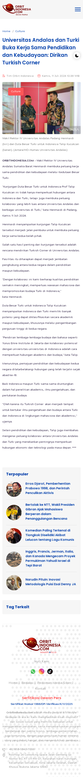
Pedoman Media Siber (54, 683)
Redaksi (27, 683)
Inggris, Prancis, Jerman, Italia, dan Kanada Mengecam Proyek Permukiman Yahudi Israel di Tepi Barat (50, 558)
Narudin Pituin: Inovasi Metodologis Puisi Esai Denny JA (50, 581)
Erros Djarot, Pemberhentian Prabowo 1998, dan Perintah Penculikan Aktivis (47, 488)
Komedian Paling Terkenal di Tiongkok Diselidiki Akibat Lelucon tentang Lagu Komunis (49, 535)
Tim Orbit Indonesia (20, 76)
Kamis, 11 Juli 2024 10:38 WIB (61, 76)
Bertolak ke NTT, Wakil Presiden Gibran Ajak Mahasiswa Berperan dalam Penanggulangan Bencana (50, 511)
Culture (20, 31)
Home (6, 31)
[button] (78, 9)
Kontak (40, 689)
